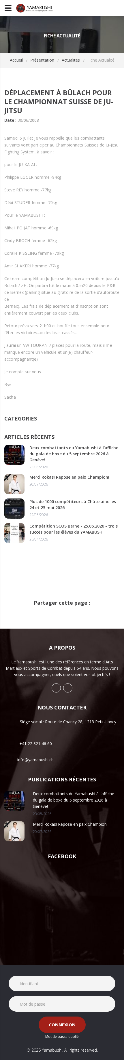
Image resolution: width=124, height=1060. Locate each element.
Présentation (42, 60)
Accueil (16, 60)
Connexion (62, 1024)
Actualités (71, 60)
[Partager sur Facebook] (57, 612)
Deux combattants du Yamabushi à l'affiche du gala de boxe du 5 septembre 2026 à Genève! (73, 454)
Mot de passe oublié (62, 1036)
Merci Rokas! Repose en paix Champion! (69, 477)
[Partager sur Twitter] (66, 612)
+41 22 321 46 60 (35, 743)
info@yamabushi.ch (35, 760)
